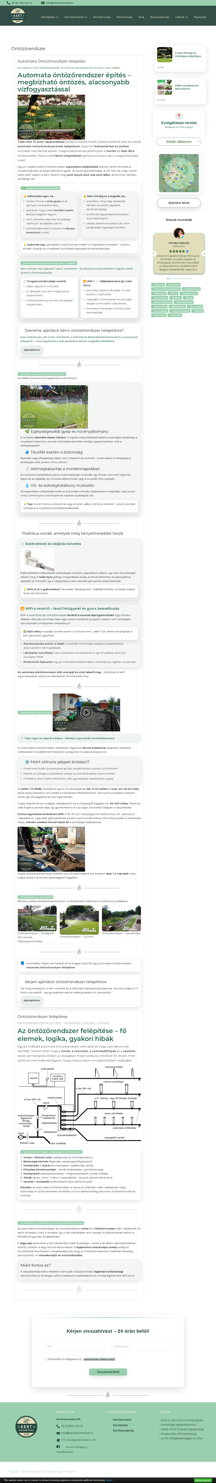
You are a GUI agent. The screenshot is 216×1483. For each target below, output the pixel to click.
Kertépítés (120, 1425)
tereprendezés (189, 293)
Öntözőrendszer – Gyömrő (76, 936)
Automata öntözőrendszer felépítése (50, 967)
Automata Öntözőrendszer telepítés (52, 61)
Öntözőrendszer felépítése (43, 1016)
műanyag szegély (180, 311)
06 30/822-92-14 (71, 1426)
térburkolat (159, 293)
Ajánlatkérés (32, 349)
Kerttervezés (122, 1419)
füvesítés (176, 298)
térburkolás (159, 315)
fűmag (189, 298)
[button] (204, 253)
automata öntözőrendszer (167, 289)
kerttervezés (160, 306)
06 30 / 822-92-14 (21, 3)
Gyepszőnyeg (160, 298)
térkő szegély (160, 311)
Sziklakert (159, 284)
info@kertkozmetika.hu (60, 3)
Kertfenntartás (192, 289)
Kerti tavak (174, 284)
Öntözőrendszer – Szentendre (121, 933)
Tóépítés (198, 311)
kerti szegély (196, 306)
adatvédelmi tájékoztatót (99, 1359)
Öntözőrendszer (184, 302)
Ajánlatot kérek (179, 202)
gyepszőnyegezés (162, 302)
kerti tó (173, 293)
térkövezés (175, 315)
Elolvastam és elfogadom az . (82, 1359)
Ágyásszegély (178, 306)
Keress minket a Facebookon (72, 1450)
